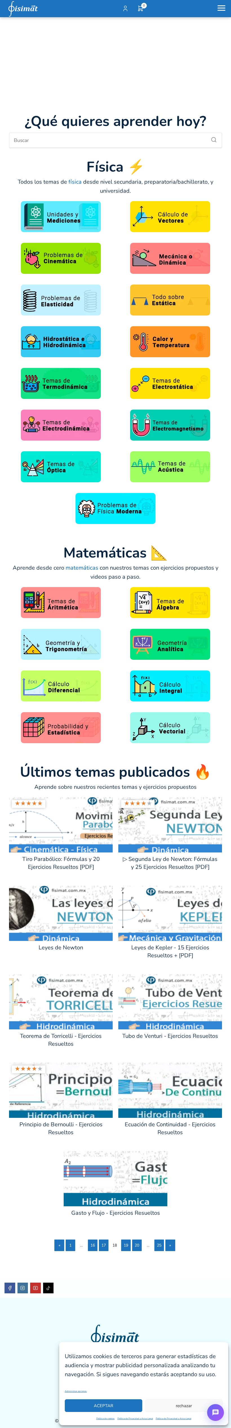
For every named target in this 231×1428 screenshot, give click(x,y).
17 (103, 1245)
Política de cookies (105, 1418)
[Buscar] (211, 138)
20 (137, 1245)
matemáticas (83, 568)
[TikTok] (48, 1288)
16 (92, 1245)
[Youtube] (35, 1288)
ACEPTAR (103, 1406)
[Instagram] (22, 1288)
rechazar (184, 1406)
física (75, 182)
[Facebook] (10, 1288)
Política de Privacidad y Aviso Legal (135, 1418)
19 (126, 1245)
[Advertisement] (115, 59)
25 (159, 1245)
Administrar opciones (76, 1391)
